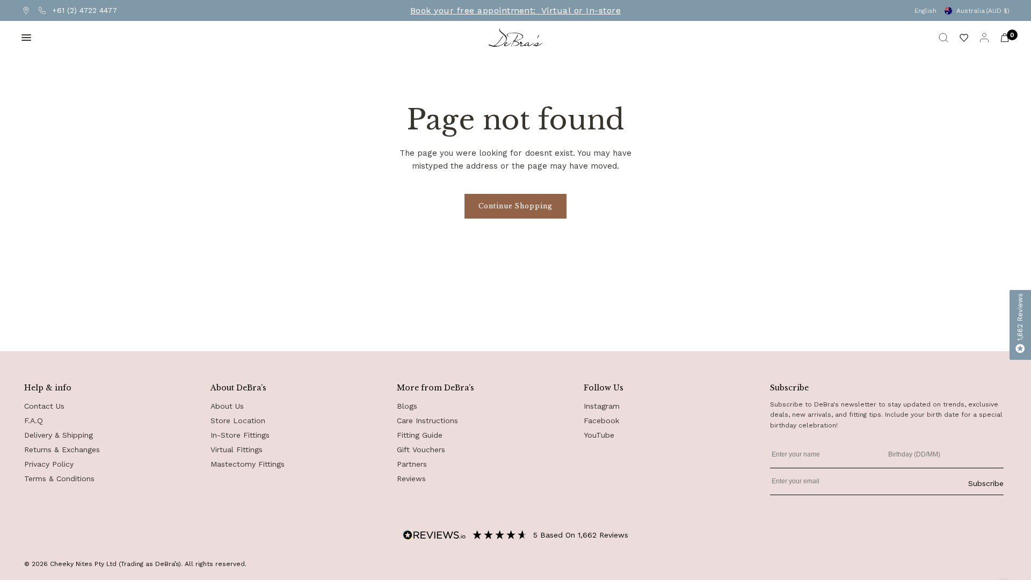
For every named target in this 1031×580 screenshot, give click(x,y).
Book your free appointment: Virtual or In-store (515, 10)
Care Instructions (427, 420)
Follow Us (603, 388)
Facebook (601, 420)
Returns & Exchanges (62, 449)
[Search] (943, 37)
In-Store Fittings (240, 435)
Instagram (602, 406)
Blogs (407, 406)
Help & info (47, 388)
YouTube (599, 435)
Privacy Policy (49, 464)
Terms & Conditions (59, 478)
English (925, 11)
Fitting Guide (419, 435)
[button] (1020, 325)
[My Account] (984, 37)
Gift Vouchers (421, 449)
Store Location (237, 420)
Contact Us (44, 406)
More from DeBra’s (435, 388)
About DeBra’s (238, 388)
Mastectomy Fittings (247, 464)
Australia (983, 11)
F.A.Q (33, 420)
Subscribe (986, 483)
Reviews (411, 478)
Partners (412, 464)
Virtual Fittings (236, 449)
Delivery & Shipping (58, 435)
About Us (227, 406)
